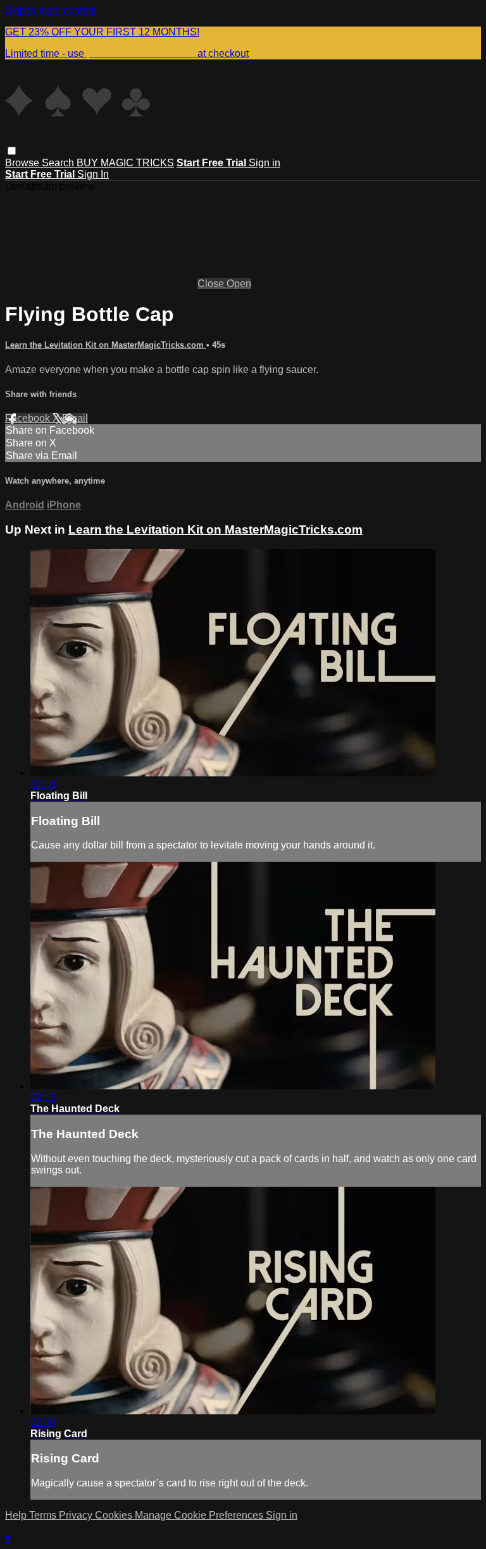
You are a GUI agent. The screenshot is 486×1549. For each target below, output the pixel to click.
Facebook (29, 418)
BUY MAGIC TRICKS (125, 162)
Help (17, 1515)
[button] (12, 151)
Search (59, 162)
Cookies (115, 1515)
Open (239, 283)
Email (75, 418)
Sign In (93, 174)
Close (212, 283)
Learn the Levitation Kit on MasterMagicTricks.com (105, 345)
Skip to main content (50, 10)
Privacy (77, 1515)
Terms (44, 1515)
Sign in (264, 162)
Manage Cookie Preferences (200, 1515)
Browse (23, 162)
